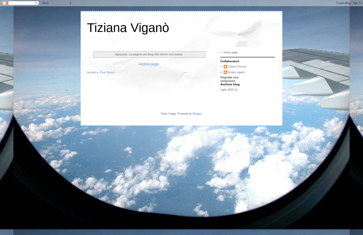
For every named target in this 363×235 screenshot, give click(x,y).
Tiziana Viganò (128, 28)
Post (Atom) (107, 72)
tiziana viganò (236, 72)
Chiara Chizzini (237, 66)
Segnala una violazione (229, 79)
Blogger (197, 113)
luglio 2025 (226, 89)
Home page (149, 64)
